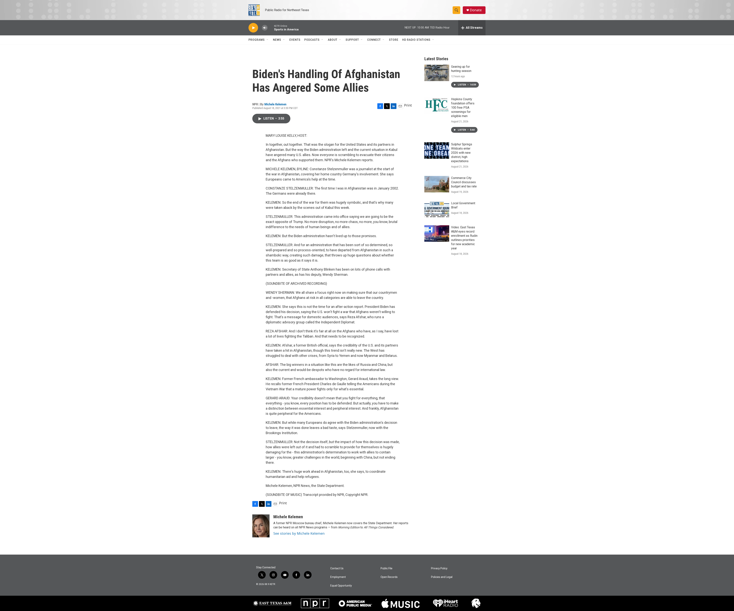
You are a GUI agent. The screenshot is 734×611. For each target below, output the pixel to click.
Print (408, 105)
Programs (256, 39)
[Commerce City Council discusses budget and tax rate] (436, 184)
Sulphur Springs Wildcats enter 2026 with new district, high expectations (461, 152)
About (332, 39)
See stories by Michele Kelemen (299, 533)
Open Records (389, 577)
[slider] (270, 28)
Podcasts (312, 39)
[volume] (264, 28)
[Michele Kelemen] (261, 525)
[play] (253, 28)
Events (294, 39)
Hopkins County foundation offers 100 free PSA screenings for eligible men (462, 107)
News (277, 39)
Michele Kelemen (275, 104)
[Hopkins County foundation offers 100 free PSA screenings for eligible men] (436, 105)
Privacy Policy (439, 568)
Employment (338, 577)
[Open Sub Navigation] (267, 39)
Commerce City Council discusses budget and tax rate (464, 182)
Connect (374, 39)
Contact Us (336, 568)
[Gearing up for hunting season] (436, 73)
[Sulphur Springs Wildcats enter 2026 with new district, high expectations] (436, 150)
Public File (386, 568)
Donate (476, 10)
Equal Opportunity (341, 585)
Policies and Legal (441, 577)
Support (352, 39)
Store (393, 39)
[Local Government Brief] (436, 209)
